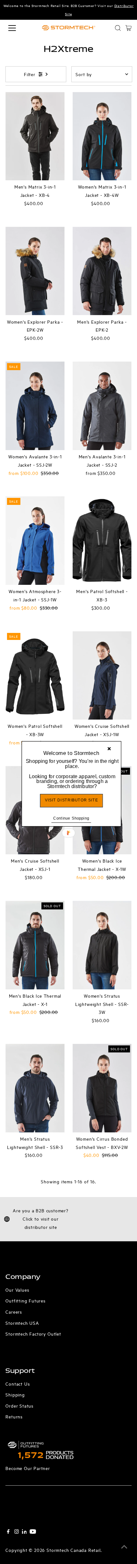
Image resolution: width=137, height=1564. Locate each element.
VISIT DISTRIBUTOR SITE (71, 800)
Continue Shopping (71, 818)
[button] (72, 774)
